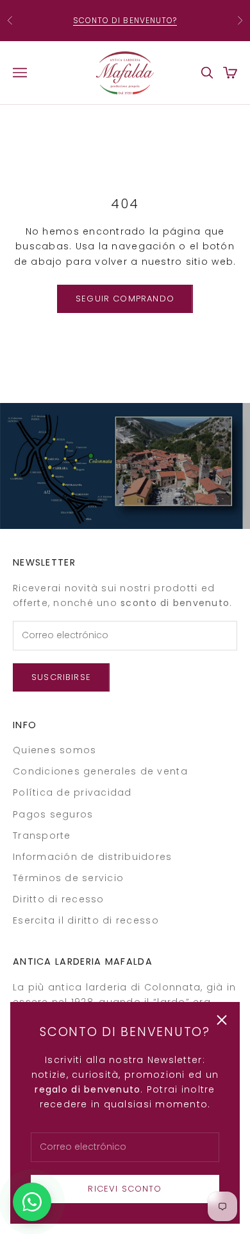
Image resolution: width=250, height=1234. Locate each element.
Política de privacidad (72, 792)
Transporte (42, 835)
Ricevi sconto (125, 1189)
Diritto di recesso (58, 899)
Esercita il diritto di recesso (86, 920)
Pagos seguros (53, 814)
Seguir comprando (125, 298)
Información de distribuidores (92, 856)
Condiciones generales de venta (100, 771)
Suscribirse (61, 677)
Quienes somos (54, 750)
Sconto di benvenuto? (125, 20)
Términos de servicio (68, 878)
